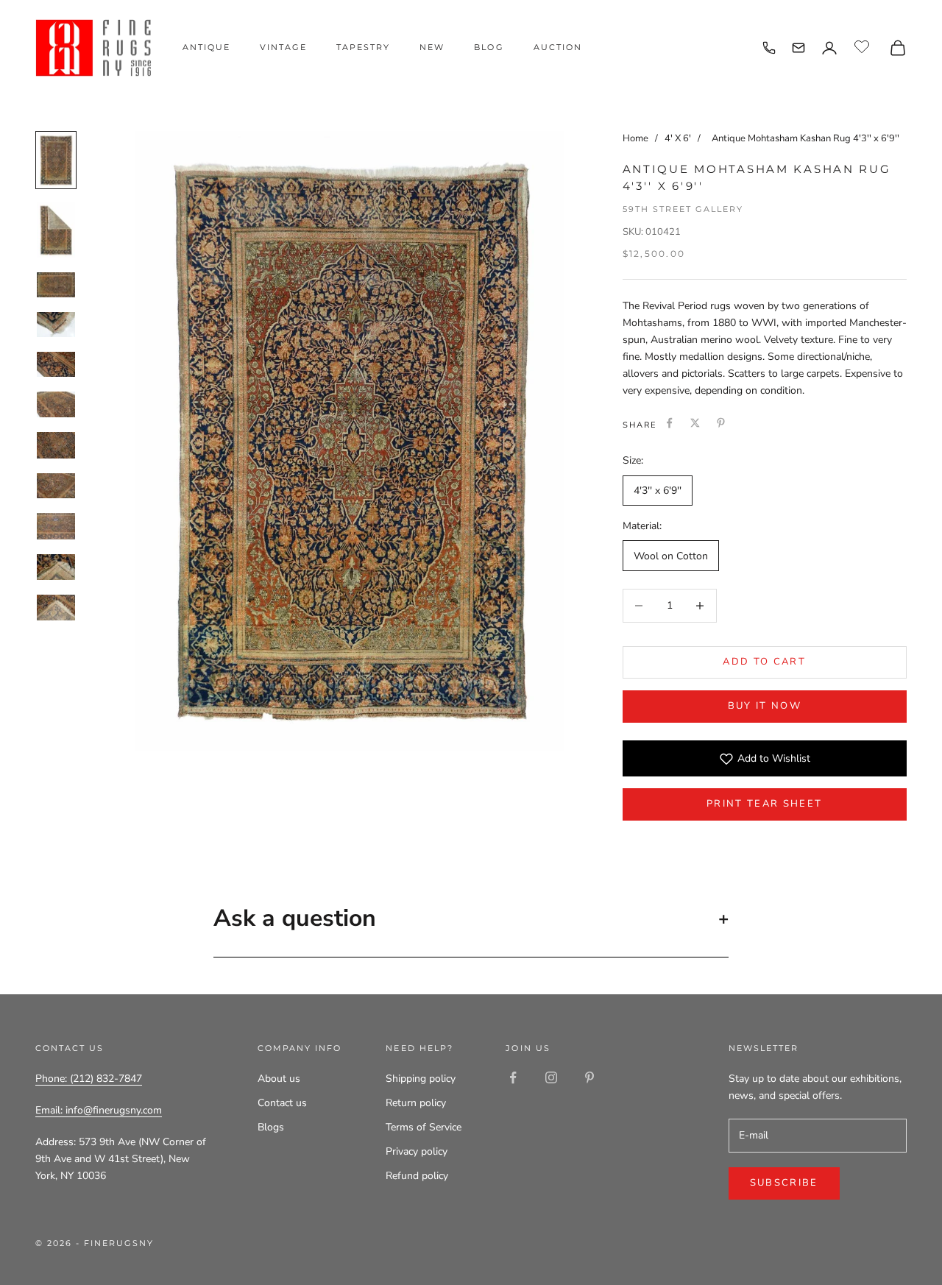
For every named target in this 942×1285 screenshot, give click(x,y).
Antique (206, 47)
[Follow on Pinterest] (589, 1077)
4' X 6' (679, 138)
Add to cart (764, 661)
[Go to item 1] (56, 160)
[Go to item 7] (56, 445)
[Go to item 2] (56, 230)
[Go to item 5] (56, 364)
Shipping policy (421, 1079)
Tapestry (363, 47)
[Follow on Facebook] (513, 1077)
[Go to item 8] (56, 486)
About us (279, 1079)
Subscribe (784, 1182)
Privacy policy (416, 1151)
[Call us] (769, 47)
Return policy (416, 1103)
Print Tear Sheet (764, 803)
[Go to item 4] (56, 325)
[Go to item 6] (56, 404)
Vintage (283, 47)
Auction (558, 47)
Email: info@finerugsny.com (98, 1110)
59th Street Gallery (683, 209)
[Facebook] (669, 423)
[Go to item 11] (56, 607)
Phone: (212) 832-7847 (88, 1079)
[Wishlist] (863, 45)
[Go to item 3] (56, 284)
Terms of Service (423, 1127)
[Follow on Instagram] (551, 1077)
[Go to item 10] (56, 567)
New (432, 47)
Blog (488, 47)
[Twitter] (695, 423)
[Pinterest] (721, 423)
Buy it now (764, 705)
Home (635, 138)
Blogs (271, 1127)
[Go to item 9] (56, 526)
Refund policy (417, 1176)
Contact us (282, 1103)
